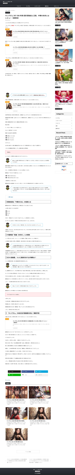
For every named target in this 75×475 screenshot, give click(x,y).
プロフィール (56, 6)
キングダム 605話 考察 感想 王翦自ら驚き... (16, 400)
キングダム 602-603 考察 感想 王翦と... (38, 421)
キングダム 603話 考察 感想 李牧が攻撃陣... (16, 421)
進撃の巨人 (47, 6)
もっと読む (29, 451)
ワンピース (19, 6)
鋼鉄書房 (5, 3)
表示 (12, 197)
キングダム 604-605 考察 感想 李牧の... (38, 400)
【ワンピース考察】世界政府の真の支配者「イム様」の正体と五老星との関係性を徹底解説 (63, 21)
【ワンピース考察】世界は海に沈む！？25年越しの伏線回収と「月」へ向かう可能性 (63, 62)
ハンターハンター (37, 6)
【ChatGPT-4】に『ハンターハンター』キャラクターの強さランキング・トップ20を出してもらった (63, 104)
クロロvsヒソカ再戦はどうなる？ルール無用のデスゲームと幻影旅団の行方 (63, 41)
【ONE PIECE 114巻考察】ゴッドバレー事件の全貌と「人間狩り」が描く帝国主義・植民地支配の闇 (64, 83)
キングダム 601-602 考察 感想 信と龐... (15, 441)
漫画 (56, 125)
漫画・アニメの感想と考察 (37, 469)
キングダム (28, 6)
